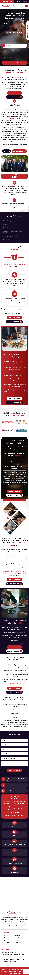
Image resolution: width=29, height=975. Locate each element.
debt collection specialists (14, 362)
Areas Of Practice (14, 63)
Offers (3, 940)
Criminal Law (5, 964)
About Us (17, 935)
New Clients (18, 938)
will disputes (18, 455)
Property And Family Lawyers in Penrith (13, 954)
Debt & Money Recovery (9, 952)
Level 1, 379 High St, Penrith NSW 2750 (15, 779)
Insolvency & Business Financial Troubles (13, 959)
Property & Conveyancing (9, 961)
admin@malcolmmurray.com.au (15, 791)
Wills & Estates (6, 957)
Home (3, 935)
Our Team (4, 938)
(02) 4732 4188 (18, 808)
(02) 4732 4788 (16, 684)
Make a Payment (6, 942)
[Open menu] (26, 6)
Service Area (17, 973)
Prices (17, 940)
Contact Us (18, 942)
